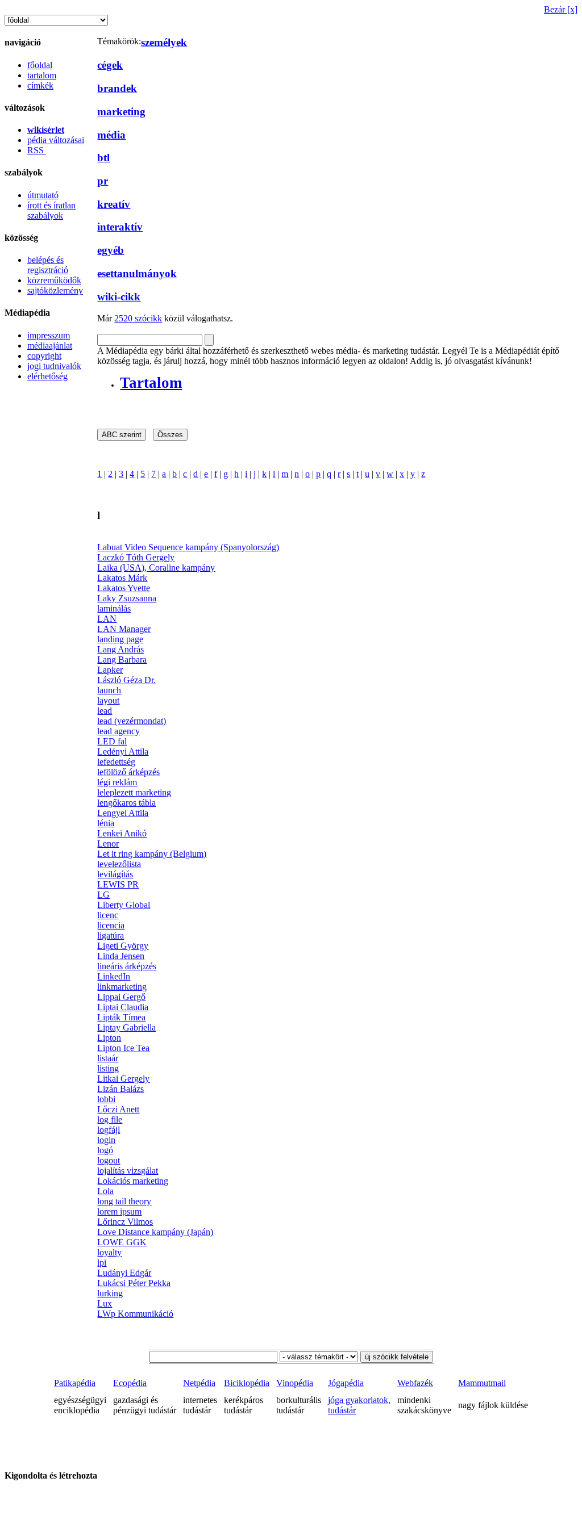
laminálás (114, 608)
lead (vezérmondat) (131, 721)
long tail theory (124, 1201)
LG (103, 894)
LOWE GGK (122, 1242)
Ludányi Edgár (124, 1273)
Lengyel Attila (122, 813)
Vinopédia (294, 1383)
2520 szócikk (138, 318)
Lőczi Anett (118, 1109)
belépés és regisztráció (47, 265)
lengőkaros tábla (126, 802)
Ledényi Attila (122, 751)
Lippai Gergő (121, 997)
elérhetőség (47, 376)
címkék (40, 85)
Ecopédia (130, 1383)
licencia (110, 925)
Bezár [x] (560, 9)
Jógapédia (346, 1383)
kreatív (113, 204)
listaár (107, 1058)
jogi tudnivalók (54, 366)
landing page (120, 639)
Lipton (109, 1038)
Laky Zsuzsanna (126, 598)
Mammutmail (482, 1383)
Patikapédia (74, 1383)
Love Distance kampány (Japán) (155, 1232)
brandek (117, 88)
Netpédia (199, 1383)
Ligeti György (122, 946)
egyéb (110, 250)
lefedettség (116, 762)
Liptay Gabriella (126, 1027)
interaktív (120, 227)
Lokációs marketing (132, 1181)
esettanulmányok (137, 273)
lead (104, 710)
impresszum (48, 335)
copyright (44, 356)
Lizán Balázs (120, 1089)
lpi (101, 1262)
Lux (104, 1303)
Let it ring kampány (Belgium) (151, 854)
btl (103, 158)
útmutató (43, 195)
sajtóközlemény (55, 290)
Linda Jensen (120, 956)
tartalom (41, 75)
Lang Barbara (122, 659)
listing (108, 1068)
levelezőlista (119, 864)
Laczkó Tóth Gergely (135, 557)
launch (109, 690)
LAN (107, 618)
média (111, 135)
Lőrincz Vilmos (125, 1221)
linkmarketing (122, 986)
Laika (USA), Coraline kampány (156, 567)
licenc (107, 915)
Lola (105, 1191)
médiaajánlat (49, 345)
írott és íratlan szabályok (51, 210)
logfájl (108, 1130)
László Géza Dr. (126, 680)
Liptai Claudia (122, 1007)
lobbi (106, 1099)
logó (105, 1150)
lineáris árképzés (126, 966)
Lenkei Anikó (122, 833)
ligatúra (110, 935)
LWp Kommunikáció (135, 1313)
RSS (36, 150)
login (106, 1140)
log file (109, 1119)
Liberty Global (123, 905)
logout (108, 1160)
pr (102, 181)
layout (108, 700)
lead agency (118, 731)
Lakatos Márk (122, 578)
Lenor (108, 843)
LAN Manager (124, 629)
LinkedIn (113, 976)
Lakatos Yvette (123, 588)
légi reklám (117, 782)
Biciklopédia (246, 1383)
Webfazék (415, 1383)
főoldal (39, 65)
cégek (110, 65)
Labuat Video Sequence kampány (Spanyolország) (188, 547)
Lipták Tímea (121, 1017)
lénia (105, 823)
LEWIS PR (118, 884)
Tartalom (151, 382)
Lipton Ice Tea (123, 1048)
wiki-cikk (118, 297)
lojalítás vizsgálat (127, 1170)
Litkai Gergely (123, 1078)
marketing (121, 112)
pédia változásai (55, 140)
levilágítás (115, 874)
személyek (164, 42)
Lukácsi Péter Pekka (134, 1283)
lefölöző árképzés (128, 772)
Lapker (110, 670)
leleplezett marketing (134, 792)
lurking (110, 1293)
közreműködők (54, 280)
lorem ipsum (119, 1211)
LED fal (112, 741)
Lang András (120, 649)
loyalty (109, 1252)
